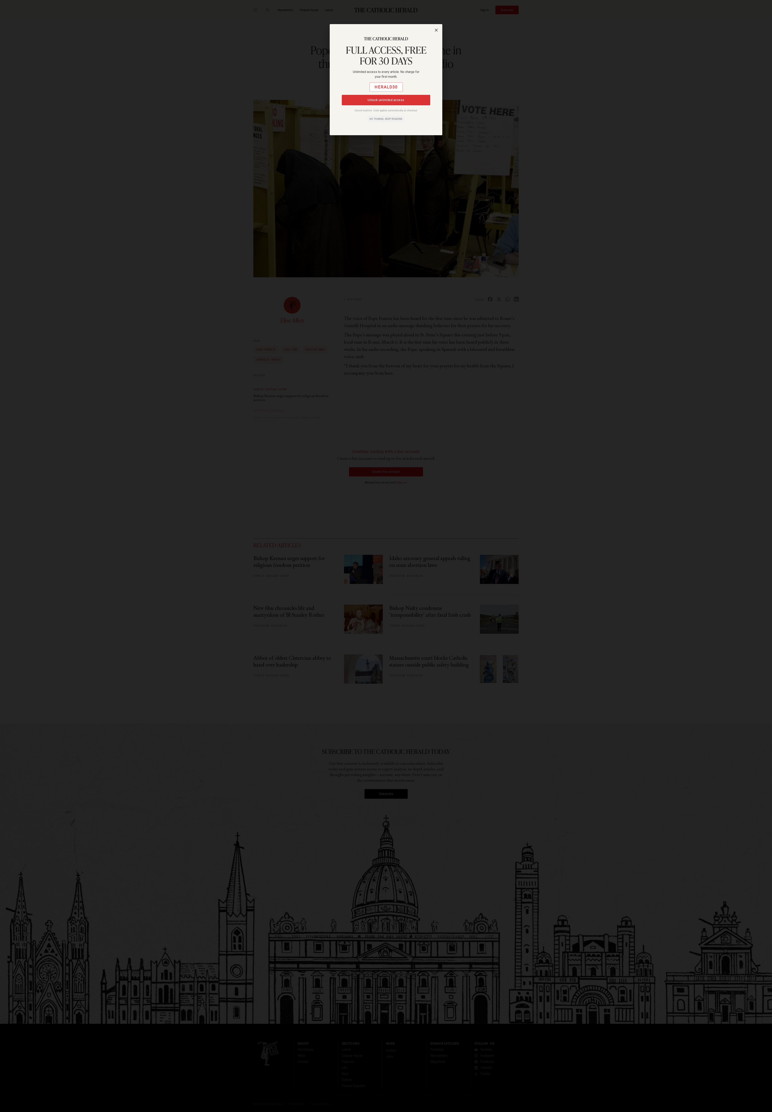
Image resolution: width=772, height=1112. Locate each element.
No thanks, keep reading (386, 119)
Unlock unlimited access (386, 100)
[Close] (436, 30)
